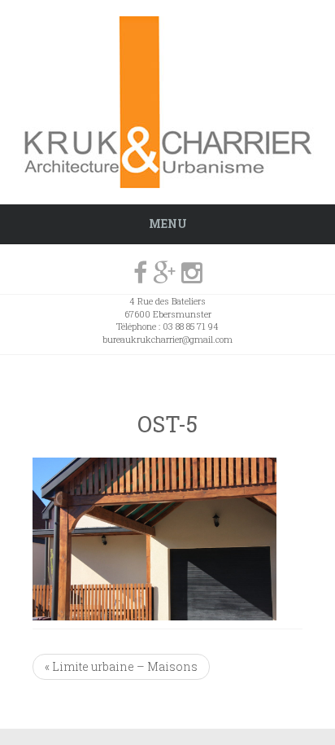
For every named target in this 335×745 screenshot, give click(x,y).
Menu (168, 223)
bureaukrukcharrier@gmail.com (167, 339)
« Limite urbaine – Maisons (121, 666)
